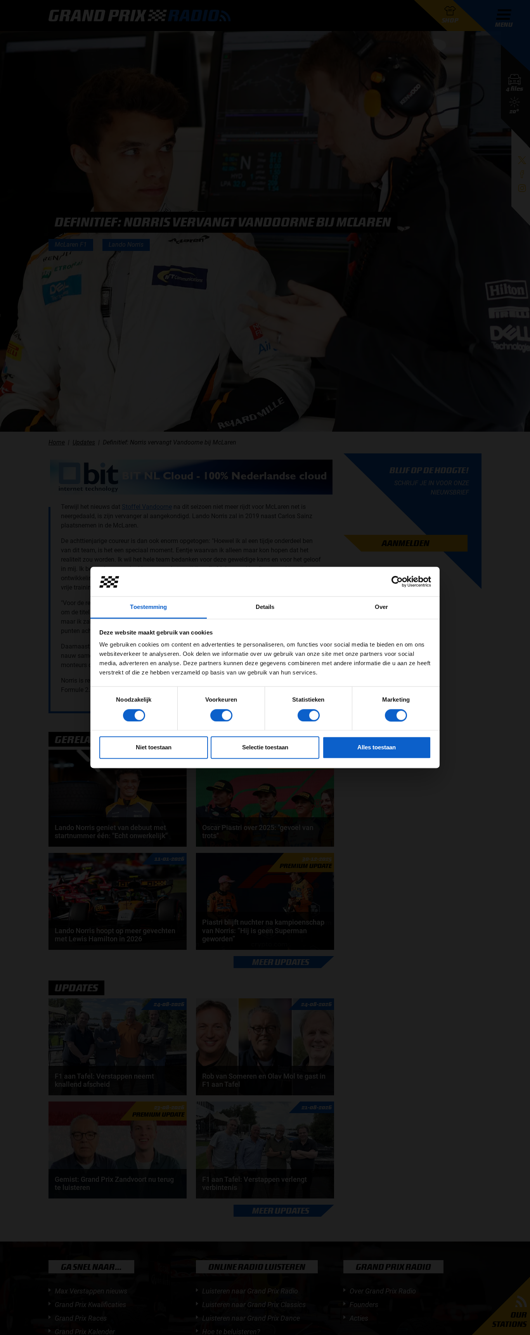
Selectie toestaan (265, 747)
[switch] (221, 715)
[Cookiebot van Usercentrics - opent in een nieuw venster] (397, 582)
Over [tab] (381, 607)
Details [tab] (265, 607)
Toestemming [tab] (148, 607)
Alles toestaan (376, 747)
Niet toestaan (153, 747)
